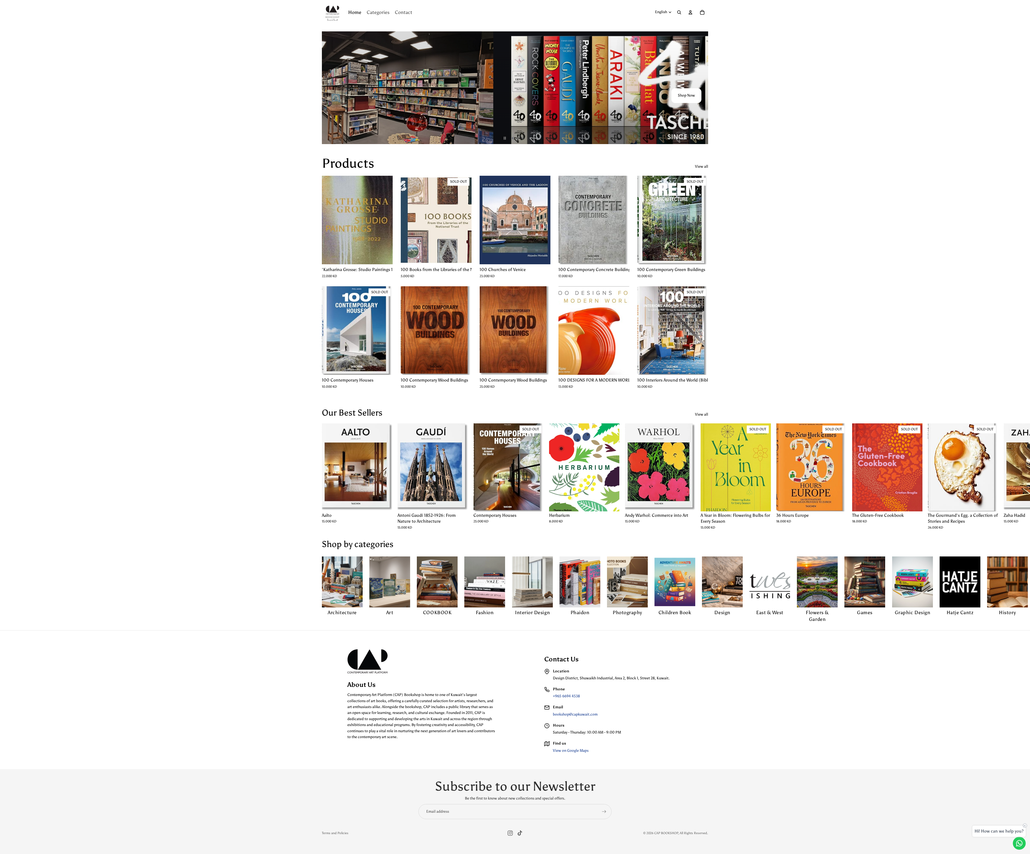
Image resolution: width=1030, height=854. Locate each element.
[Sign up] (604, 812)
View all (701, 166)
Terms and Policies (335, 833)
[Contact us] (1019, 843)
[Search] (679, 12)
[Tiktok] (520, 833)
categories (373, 544)
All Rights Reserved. (694, 833)
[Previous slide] (328, 88)
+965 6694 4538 (566, 696)
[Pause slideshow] (504, 138)
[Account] (690, 12)
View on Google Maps (570, 750)
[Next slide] (701, 88)
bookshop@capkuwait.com (575, 714)
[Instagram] (510, 833)
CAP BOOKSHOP (666, 833)
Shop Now (686, 95)
